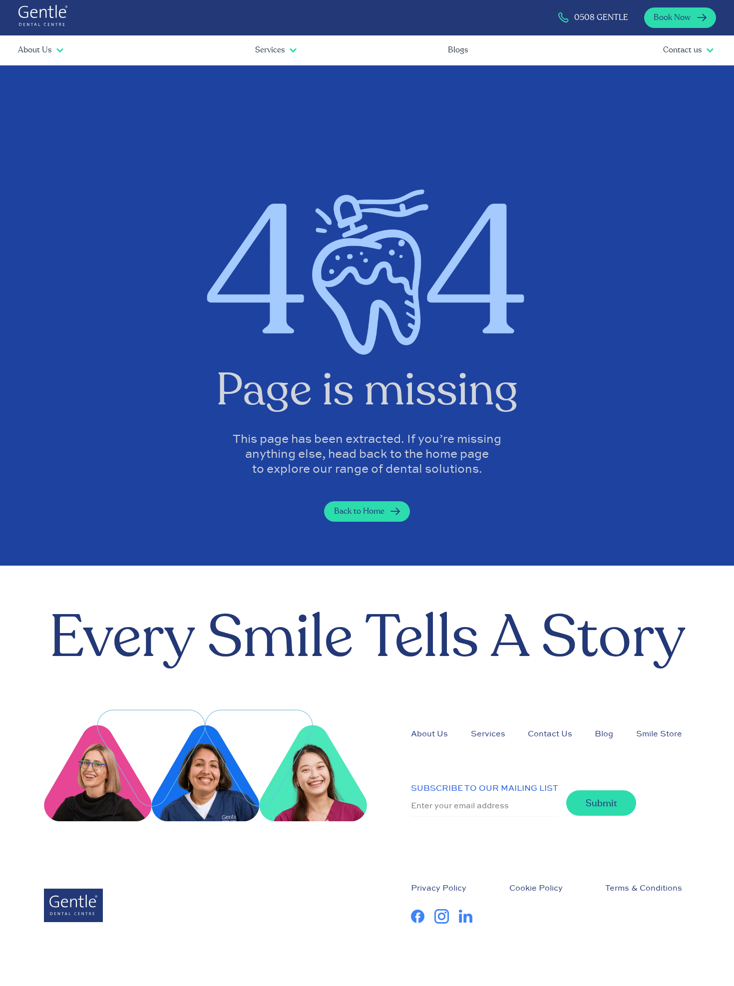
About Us (34, 50)
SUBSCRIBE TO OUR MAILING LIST (484, 787)
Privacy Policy (438, 887)
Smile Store (659, 733)
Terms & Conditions (643, 887)
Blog (604, 733)
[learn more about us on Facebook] (422, 916)
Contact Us (550, 733)
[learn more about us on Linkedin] (470, 916)
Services (270, 50)
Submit (601, 803)
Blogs (458, 50)
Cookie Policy (536, 887)
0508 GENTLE (601, 17)
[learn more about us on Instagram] (446, 916)
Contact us (682, 50)
